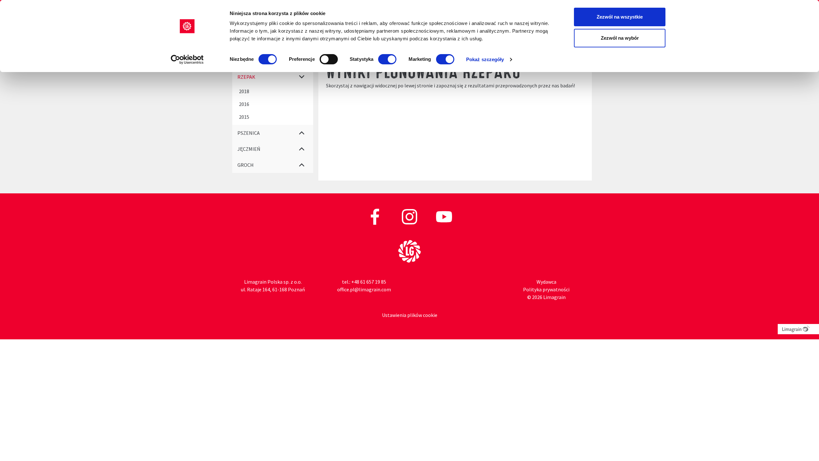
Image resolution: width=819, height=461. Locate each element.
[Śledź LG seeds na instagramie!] (410, 216)
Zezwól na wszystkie (620, 17)
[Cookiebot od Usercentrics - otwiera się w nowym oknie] (187, 59)
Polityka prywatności (546, 289)
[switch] (329, 59)
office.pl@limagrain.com (364, 289)
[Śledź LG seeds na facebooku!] (375, 216)
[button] (302, 77)
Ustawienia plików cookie (409, 315)
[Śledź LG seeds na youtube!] (444, 216)
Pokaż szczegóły (485, 59)
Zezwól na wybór (620, 38)
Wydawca (546, 282)
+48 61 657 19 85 (368, 282)
